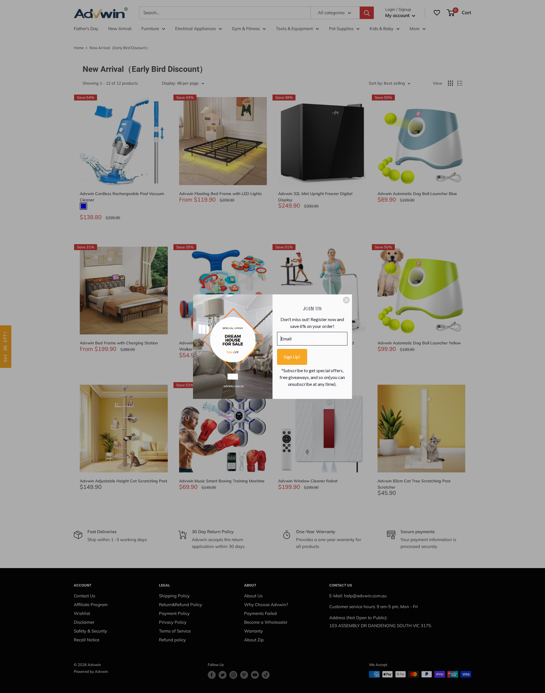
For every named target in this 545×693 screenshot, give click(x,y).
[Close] (346, 300)
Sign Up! (292, 356)
